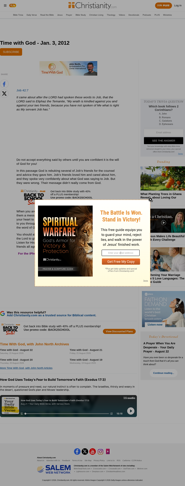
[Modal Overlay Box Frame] (92, 243)
